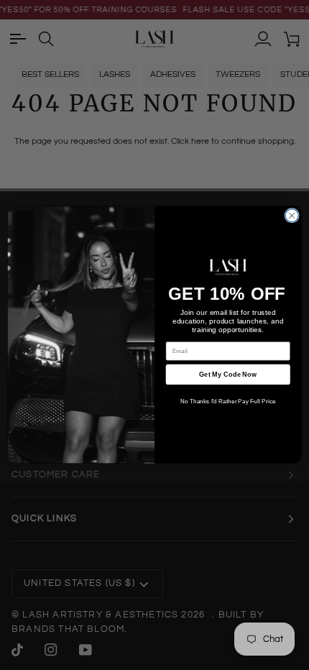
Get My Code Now (228, 374)
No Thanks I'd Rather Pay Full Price (228, 402)
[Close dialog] (291, 215)
